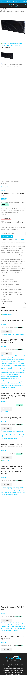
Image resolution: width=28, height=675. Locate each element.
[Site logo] (13, 5)
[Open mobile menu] (1, 5)
